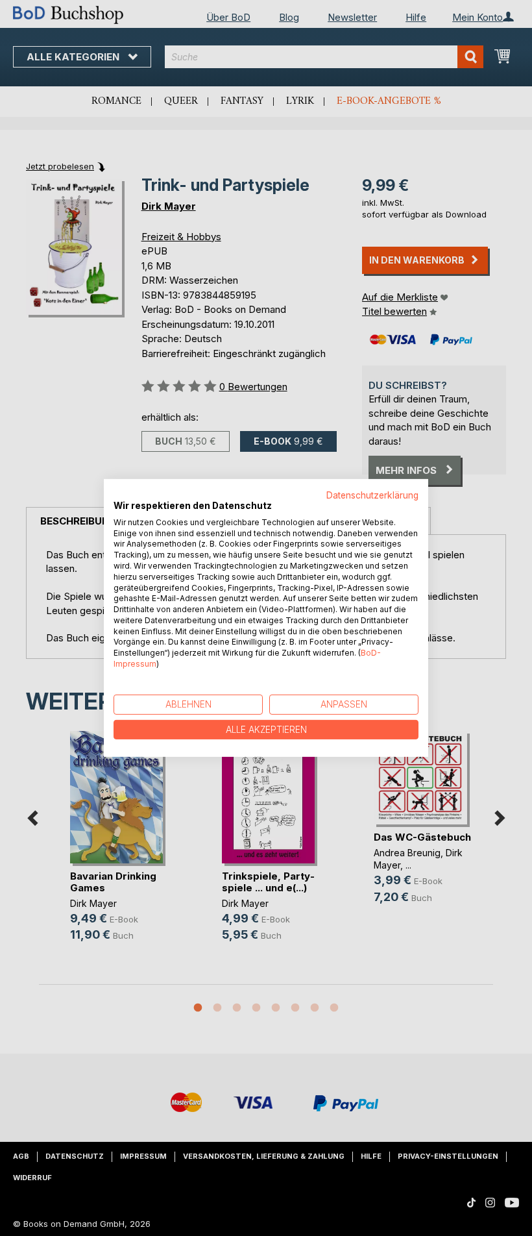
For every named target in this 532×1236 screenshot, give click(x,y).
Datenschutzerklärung (372, 495)
